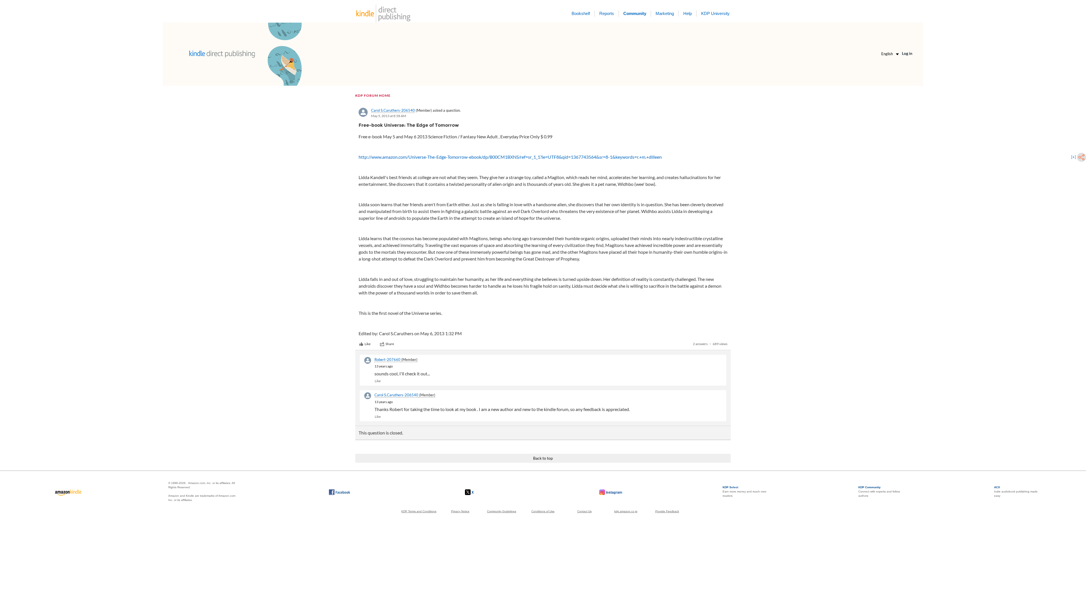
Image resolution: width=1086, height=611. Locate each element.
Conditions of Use (543, 511)
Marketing (665, 13)
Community (634, 13)
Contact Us (584, 511)
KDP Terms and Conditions (418, 511)
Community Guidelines (501, 511)
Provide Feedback (667, 511)
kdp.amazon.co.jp (625, 511)
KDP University (715, 13)
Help (687, 13)
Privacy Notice (460, 511)
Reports (606, 13)
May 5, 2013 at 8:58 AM (388, 116)
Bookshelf (581, 13)
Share (389, 344)
